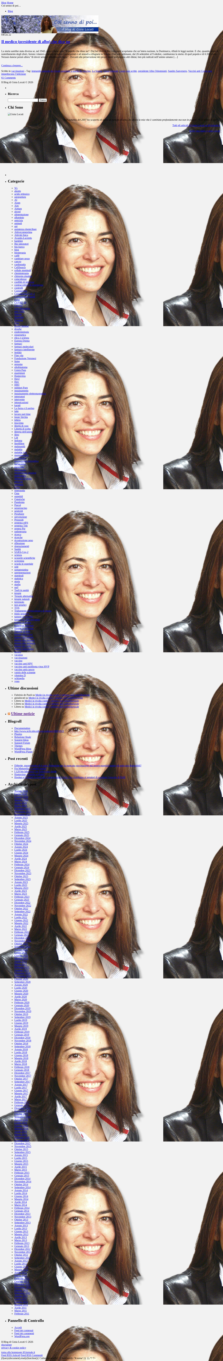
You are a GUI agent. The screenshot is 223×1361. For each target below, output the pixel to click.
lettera (17, 420)
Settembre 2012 (22, 1257)
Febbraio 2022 (21, 932)
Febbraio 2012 (21, 1278)
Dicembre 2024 (22, 838)
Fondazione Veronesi (25, 358)
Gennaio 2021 (21, 970)
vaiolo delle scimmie (24, 672)
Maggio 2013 (21, 1234)
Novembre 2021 (22, 940)
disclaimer (6, 1344)
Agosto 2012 (21, 1260)
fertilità (18, 352)
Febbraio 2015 (21, 1172)
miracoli (18, 481)
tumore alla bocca (23, 634)
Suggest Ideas (21, 740)
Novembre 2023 (22, 873)
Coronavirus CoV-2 (24, 293)
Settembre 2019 (22, 1017)
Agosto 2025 (21, 817)
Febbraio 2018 (21, 1067)
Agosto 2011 (21, 1296)
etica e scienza (21, 337)
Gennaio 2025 (21, 835)
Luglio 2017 (20, 1087)
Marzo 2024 (20, 861)
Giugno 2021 (21, 955)
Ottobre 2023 (21, 876)
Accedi (18, 1327)
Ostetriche (19, 499)
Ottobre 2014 (21, 1184)
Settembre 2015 (22, 1152)
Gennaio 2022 (21, 935)
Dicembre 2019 (22, 1008)
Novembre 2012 (22, 1252)
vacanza (18, 654)
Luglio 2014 (20, 1193)
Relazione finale (22, 737)
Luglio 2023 (20, 885)
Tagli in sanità (21, 590)
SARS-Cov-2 (21, 552)
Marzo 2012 (20, 1275)
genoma (18, 364)
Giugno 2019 (21, 1023)
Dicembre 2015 (22, 1143)
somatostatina (21, 569)
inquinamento (21, 390)
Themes (18, 745)
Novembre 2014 (22, 1181)
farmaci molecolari (23, 346)
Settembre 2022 (22, 911)
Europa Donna (22, 340)
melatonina (20, 464)
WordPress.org (22, 1336)
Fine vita (18, 355)
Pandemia (19, 502)
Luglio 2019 (20, 1020)
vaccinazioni (17, 71)
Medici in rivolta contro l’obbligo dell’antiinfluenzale (62, 695)
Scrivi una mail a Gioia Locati (204, 130)
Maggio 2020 (21, 993)
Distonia (18, 320)
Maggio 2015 (21, 1164)
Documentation (22, 728)
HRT (17, 384)
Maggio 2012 (21, 1269)
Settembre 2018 (22, 1046)
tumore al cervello (23, 616)
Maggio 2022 (21, 923)
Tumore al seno (22, 631)
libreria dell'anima (23, 431)
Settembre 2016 (22, 1117)
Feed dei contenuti (23, 1330)
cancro (17, 261)
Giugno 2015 (21, 1161)
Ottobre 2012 (21, 1255)
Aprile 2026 (20, 802)
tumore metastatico (24, 649)
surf (16, 587)
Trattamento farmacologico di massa (32, 610)
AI (15, 199)
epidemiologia (21, 332)
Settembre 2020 (22, 982)
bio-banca (19, 246)
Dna (16, 323)
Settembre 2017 (22, 1081)
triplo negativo (21, 613)
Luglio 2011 (20, 1299)
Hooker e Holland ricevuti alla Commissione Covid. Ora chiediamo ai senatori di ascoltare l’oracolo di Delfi (69, 777)
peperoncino (20, 508)
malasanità (19, 446)
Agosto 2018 (21, 1049)
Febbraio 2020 (21, 1002)
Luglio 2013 (20, 1228)
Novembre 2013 (22, 1216)
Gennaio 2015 (21, 1175)
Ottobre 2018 (21, 1043)
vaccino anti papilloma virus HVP (31, 666)
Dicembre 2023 (22, 870)
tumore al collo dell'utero (27, 619)
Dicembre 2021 (22, 938)
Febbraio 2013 (21, 1243)
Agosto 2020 (21, 984)
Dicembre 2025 (22, 808)
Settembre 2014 (22, 1187)
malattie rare (20, 452)
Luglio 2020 (20, 987)
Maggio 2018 (21, 1058)
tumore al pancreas (24, 625)
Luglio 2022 (20, 917)
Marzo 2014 (20, 1205)
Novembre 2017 (22, 1075)
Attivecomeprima (23, 232)
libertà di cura (21, 425)
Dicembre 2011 (22, 1284)
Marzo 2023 (20, 893)
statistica (18, 578)
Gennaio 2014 (21, 1211)
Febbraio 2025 (21, 832)
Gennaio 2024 (21, 867)
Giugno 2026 (21, 797)
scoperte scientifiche (24, 558)
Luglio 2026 (20, 794)
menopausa (20, 470)
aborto (17, 191)
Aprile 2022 (20, 926)
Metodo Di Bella (23, 478)
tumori (17, 651)
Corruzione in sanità (24, 296)
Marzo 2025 (20, 829)
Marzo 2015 (20, 1169)
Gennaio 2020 (21, 1005)
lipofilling (19, 443)
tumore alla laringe (23, 637)
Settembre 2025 (22, 814)
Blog (10, 11)
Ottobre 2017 (21, 1078)
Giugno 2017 (21, 1090)
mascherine (20, 458)
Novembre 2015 (22, 1146)
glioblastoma (20, 367)
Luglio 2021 (20, 952)
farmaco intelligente (24, 349)
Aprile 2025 (20, 826)
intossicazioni (21, 402)
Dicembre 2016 (22, 1108)
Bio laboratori (21, 243)
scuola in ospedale (23, 563)
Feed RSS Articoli (10, 1355)
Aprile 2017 (20, 1096)
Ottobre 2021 (21, 943)
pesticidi (18, 511)
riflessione (19, 543)
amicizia (18, 220)
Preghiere (19, 514)
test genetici (20, 605)
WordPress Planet (23, 751)
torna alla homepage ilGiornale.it (18, 1352)
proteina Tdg (21, 525)
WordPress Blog (22, 748)
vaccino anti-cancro (24, 669)
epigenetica (20, 334)
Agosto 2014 (21, 1190)
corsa (17, 299)
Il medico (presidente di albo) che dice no (35, 41)
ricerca (17, 534)
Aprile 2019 (20, 1029)
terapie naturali (22, 599)
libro (16, 434)
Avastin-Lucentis (23, 238)
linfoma (18, 440)
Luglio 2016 (20, 1122)
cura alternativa (22, 308)
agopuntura (20, 197)
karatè (17, 405)
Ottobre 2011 (21, 1290)
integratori (19, 396)
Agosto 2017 (21, 1084)
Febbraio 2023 (21, 896)
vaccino (18, 660)
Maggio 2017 (21, 1093)
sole (16, 566)
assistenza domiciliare (25, 229)
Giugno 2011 (21, 1302)
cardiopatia (20, 264)
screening (19, 561)
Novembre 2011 (22, 1287)
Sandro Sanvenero (177, 71)
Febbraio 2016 (21, 1137)
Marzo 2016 (20, 1134)
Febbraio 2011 (21, 1313)
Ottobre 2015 (21, 1149)
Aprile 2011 (20, 1307)
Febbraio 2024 (21, 864)
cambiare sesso (22, 258)
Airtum (18, 208)
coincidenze (20, 279)
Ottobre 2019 (21, 1014)
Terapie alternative (23, 596)
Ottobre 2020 (21, 979)
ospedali (18, 496)
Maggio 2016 (21, 1128)
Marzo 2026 (20, 805)
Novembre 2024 (22, 841)
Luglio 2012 (20, 1263)
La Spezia (97, 71)
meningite (19, 467)
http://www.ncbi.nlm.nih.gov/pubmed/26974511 (39, 731)
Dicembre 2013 (22, 1213)
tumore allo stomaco (24, 643)
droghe (18, 329)
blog (16, 249)
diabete (18, 314)
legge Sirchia (21, 417)
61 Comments (8, 77)
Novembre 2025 (22, 811)
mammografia (21, 455)
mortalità (18, 484)
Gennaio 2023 (21, 899)
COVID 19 (20, 302)
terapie (17, 593)
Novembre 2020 (22, 976)
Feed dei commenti (24, 1333)
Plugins (18, 734)
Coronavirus (20, 290)
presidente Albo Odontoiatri (152, 71)
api (15, 226)
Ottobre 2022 (21, 908)
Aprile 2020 (20, 996)
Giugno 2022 (21, 920)
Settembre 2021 (22, 946)
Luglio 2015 (20, 1158)
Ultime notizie (23, 713)
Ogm (17, 487)
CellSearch (20, 267)
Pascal (17, 505)
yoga (16, 681)
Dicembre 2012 (22, 1249)
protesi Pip (19, 528)
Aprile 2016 (20, 1131)
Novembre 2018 (22, 1040)
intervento (19, 399)
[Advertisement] (32, 155)
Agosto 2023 (21, 882)
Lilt (16, 437)
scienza (18, 555)
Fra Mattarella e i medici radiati (30, 768)
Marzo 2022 (20, 929)
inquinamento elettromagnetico (30, 393)
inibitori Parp (21, 387)
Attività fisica (21, 235)
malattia (18, 449)
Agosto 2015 (21, 1155)
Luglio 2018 (20, 1052)
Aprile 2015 (20, 1166)
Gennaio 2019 (21, 1034)
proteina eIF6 (21, 522)
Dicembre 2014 (22, 1178)
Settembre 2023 (22, 879)
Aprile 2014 (20, 1202)
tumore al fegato (22, 622)
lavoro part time (22, 414)
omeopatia (19, 490)
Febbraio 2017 (21, 1102)
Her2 (17, 379)
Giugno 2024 (21, 852)
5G (16, 188)
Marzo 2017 (20, 1099)
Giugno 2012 (21, 1266)
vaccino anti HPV (23, 663)
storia (17, 581)
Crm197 (18, 305)
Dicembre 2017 (22, 1073)
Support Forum (22, 742)
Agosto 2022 (21, 914)
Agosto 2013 (21, 1225)
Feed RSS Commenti (32, 1355)
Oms (16, 493)
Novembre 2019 (22, 1011)
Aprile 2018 (20, 1061)
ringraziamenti (21, 546)
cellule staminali (22, 270)
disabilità (19, 317)
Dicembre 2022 (22, 902)
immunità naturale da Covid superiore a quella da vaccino (61, 71)
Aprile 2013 (20, 1237)
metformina (20, 475)
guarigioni (19, 373)
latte (16, 411)
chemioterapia (21, 273)
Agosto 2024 (21, 847)
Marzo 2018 (20, 1064)
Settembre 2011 (22, 1293)
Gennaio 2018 (21, 1070)
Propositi (19, 519)
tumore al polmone (24, 628)
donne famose (21, 326)
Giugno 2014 (21, 1196)
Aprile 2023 (20, 891)
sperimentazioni (22, 572)
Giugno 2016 (21, 1125)
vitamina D (20, 675)
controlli (18, 288)
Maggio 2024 (21, 855)
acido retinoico (22, 194)
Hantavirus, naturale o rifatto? (29, 774)
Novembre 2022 (22, 905)
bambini (18, 241)
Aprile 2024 (20, 858)
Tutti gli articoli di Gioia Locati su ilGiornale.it (196, 125)
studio (17, 584)
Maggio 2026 (21, 800)
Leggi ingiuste (111, 71)
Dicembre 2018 (22, 1037)
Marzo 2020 (20, 999)
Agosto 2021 (21, 949)
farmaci (18, 343)
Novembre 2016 (22, 1111)
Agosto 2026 (21, 791)
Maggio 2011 (21, 1304)
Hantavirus (20, 376)
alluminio (19, 217)
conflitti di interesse (24, 282)
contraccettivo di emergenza (28, 285)
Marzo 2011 (20, 1310)
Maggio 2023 (21, 888)
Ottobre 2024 (21, 844)
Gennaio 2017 (21, 1105)
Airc (16, 205)
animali (18, 223)
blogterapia (20, 252)
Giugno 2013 (21, 1231)
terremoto (19, 602)
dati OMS (19, 311)
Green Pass (20, 370)
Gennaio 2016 (21, 1140)
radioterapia (20, 531)
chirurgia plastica (23, 276)
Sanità (17, 549)
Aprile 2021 (20, 961)
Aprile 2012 (20, 1272)
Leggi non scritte (128, 71)
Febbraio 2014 (21, 1208)
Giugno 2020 (21, 990)
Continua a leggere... (12, 65)
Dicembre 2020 (22, 973)
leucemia (19, 423)
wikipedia (19, 678)
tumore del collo (22, 646)
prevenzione (20, 516)
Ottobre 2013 (21, 1219)
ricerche (18, 537)
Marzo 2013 (20, 1240)
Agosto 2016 (21, 1120)
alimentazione (21, 214)
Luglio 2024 (20, 849)
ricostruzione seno (23, 540)
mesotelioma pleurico (25, 472)
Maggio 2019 (21, 1026)
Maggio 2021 (21, 958)
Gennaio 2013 (21, 1246)
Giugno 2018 (21, 1055)
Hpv (16, 381)
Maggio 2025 (21, 823)
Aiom (17, 202)
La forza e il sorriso (24, 408)
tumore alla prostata (24, 640)
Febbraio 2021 (21, 967)
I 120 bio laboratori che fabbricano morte (35, 771)
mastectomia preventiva (26, 461)
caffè (16, 255)
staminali (19, 575)
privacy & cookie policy (13, 1347)
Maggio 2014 (21, 1199)
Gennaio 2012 (21, 1281)
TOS (16, 607)
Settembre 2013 (22, 1222)
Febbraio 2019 (21, 1031)
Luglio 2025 (20, 820)
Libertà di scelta (22, 428)
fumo (17, 361)
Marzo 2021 (20, 964)
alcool (17, 211)
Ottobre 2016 (21, 1114)
